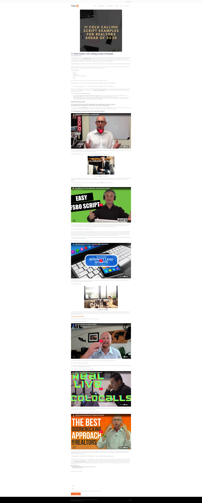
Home (95, 5)
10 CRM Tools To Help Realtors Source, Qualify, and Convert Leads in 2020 (83, 466)
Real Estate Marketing (75, 465)
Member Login (101, 5)
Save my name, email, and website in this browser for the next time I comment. (86, 491)
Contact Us (95, 499)
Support (127, 5)
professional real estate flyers (80, 461)
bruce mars (100, 309)
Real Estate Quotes (73, 499)
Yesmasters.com (84, 107)
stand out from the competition (99, 90)
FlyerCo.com (82, 500)
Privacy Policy (82, 499)
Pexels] (106, 309)
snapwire (100, 176)
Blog (122, 5)
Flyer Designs (110, 5)
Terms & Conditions (89, 499)
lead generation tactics (87, 58)
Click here (101, 182)
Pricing (116, 5)
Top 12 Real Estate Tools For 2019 (77, 467)
